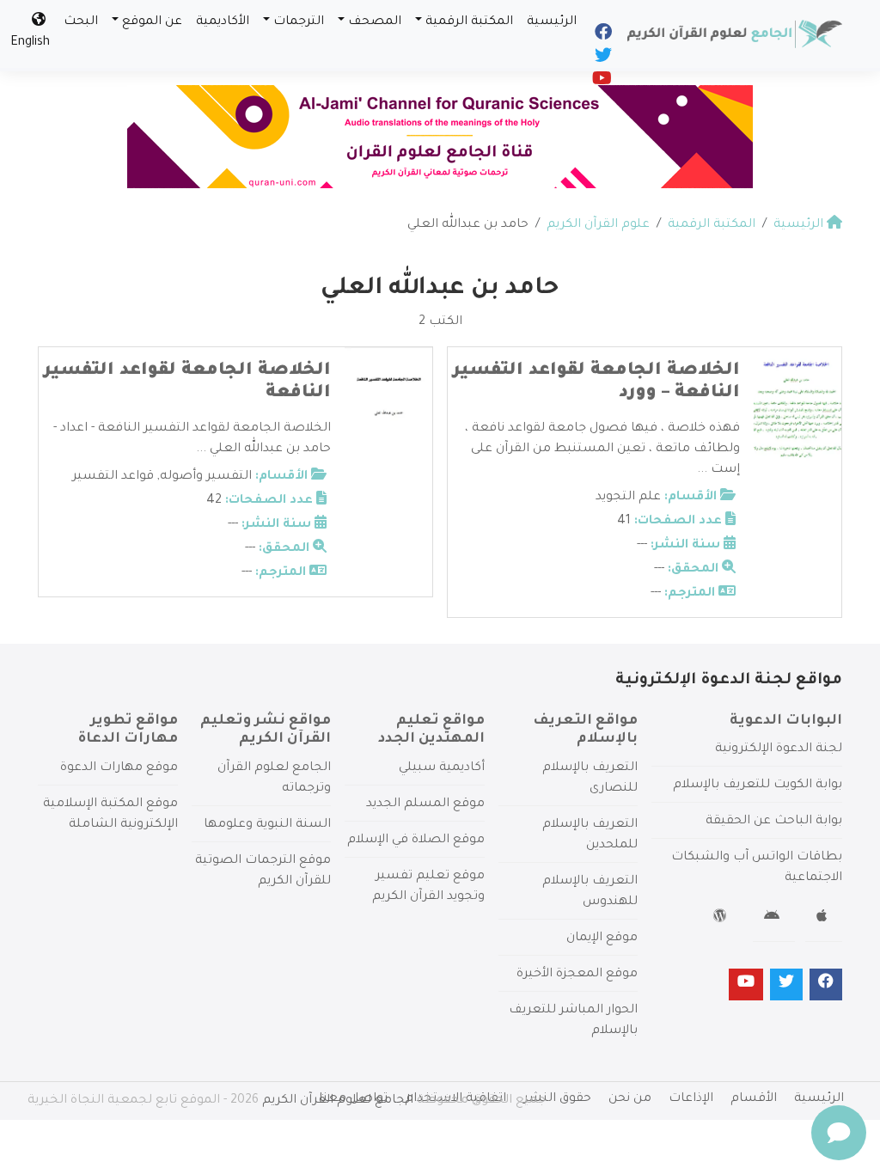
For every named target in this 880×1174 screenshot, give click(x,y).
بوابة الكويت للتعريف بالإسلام (757, 785)
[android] (774, 918)
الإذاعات (691, 1099)
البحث (81, 22)
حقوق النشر (557, 1099)
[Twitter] (602, 59)
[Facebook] (602, 36)
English (30, 43)
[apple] (823, 918)
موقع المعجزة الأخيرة (577, 974)
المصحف (374, 22)
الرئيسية (552, 22)
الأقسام (753, 1099)
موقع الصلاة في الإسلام (416, 840)
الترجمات (298, 22)
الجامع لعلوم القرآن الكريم (337, 1101)
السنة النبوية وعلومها (267, 825)
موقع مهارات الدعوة (119, 768)
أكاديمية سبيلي (442, 768)
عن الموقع (152, 22)
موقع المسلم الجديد (425, 804)
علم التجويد (628, 497)
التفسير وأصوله (206, 477)
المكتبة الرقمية (469, 22)
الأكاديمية (222, 22)
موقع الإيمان (602, 938)
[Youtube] (601, 82)
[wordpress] (722, 918)
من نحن (629, 1099)
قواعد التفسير (113, 477)
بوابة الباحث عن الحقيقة (774, 822)
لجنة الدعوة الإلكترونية (778, 749)
